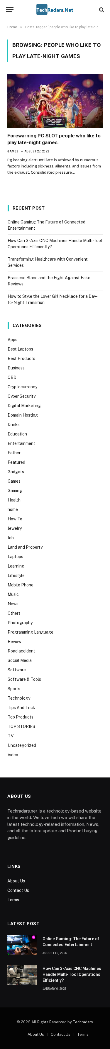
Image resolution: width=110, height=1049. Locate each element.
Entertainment (21, 443)
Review (14, 641)
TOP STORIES (21, 726)
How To (15, 519)
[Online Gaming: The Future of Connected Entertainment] (22, 945)
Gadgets (16, 471)
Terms (13, 899)
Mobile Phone (20, 585)
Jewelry (15, 528)
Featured (16, 462)
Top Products (20, 717)
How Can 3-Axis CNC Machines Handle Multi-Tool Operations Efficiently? (72, 974)
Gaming (15, 490)
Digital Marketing (24, 405)
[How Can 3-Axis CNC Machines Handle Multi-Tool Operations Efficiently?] (22, 975)
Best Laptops (20, 349)
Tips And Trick (21, 707)
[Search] (101, 9)
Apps (12, 339)
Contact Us (18, 890)
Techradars (83, 1022)
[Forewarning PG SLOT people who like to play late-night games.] (55, 101)
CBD (12, 377)
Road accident (21, 651)
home (13, 509)
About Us (16, 881)
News (13, 603)
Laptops (15, 556)
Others (14, 613)
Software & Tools (24, 679)
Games (14, 481)
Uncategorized (22, 745)
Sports (14, 688)
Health (14, 500)
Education (17, 434)
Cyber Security (21, 396)
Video (13, 754)
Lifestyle (16, 575)
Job (11, 537)
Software (17, 669)
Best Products (21, 358)
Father (14, 452)
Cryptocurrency (22, 386)
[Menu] (9, 9)
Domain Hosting (23, 415)
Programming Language (30, 632)
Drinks (14, 424)
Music (13, 594)
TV (10, 736)
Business (16, 368)
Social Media (20, 660)
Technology (19, 698)
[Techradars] (55, 9)
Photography (20, 622)
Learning (16, 566)
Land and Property (25, 547)
